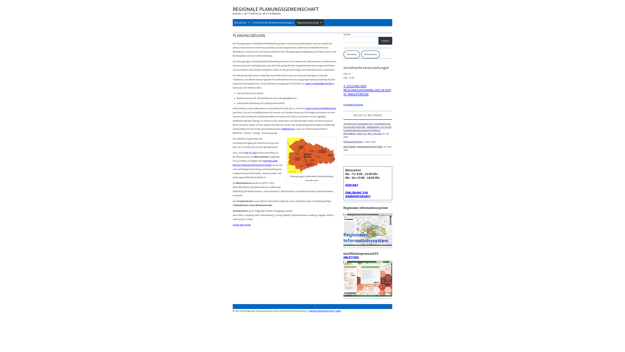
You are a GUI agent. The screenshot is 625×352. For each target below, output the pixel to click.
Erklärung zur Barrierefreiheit (358, 194)
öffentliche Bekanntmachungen (273, 22)
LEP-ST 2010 (251, 152)
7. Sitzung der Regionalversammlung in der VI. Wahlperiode (367, 90)
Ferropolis (288, 128)
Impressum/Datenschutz (322, 310)
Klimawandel (370, 54)
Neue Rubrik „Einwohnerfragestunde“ (363, 146)
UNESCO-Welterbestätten (319, 83)
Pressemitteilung (352, 141)
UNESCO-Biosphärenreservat (321, 108)
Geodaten (352, 54)
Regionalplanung (308, 22)
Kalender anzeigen (353, 104)
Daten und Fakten (242, 224)
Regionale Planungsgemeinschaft (276, 9)
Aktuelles (240, 22)
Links (338, 310)
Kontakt (351, 185)
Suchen (347, 34)
